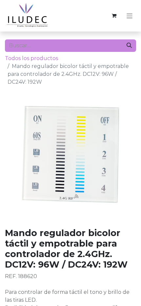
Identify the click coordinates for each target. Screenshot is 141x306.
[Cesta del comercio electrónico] (114, 16)
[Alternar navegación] (129, 15)
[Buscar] (129, 45)
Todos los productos (31, 58)
